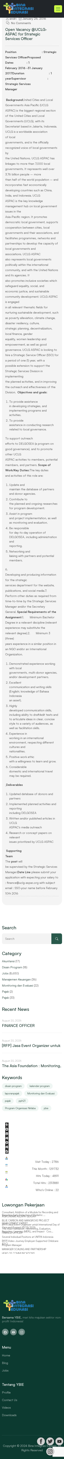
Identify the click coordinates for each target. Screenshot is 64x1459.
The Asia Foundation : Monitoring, (31, 1066)
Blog (5, 1363)
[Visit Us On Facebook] (40, 1441)
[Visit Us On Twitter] (50, 1441)
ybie (46, 1108)
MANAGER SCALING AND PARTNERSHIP (24, 1249)
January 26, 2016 (33, 18)
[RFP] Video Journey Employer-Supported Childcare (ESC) (30, 1242)
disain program (13, 1086)
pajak (8, 1100)
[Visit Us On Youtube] (59, 1441)
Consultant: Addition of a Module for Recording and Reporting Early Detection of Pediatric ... (30, 1213)
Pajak (5, 991)
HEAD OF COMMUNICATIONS (18, 1253)
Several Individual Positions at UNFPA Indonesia (27, 1237)
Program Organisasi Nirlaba (20, 1108)
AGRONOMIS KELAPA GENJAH (19, 1216)
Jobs (5, 973)
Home (6, 1355)
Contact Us (9, 1400)
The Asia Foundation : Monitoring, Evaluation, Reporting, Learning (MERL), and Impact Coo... (27, 1230)
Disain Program (12, 967)
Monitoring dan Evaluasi (17, 985)
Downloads (9, 1415)
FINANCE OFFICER (18, 1025)
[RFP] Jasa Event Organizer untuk (31, 1045)
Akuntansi (8, 961)
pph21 (22, 1100)
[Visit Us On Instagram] (50, 1451)
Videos (6, 1407)
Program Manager (12, 1245)
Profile (6, 1392)
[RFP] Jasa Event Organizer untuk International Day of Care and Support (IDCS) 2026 (31, 1226)
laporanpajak (12, 1093)
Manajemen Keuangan (16, 979)
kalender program (40, 1086)
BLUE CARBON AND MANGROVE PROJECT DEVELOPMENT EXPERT (25, 1222)
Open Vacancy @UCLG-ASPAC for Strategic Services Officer (26, 34)
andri (12, 18)
